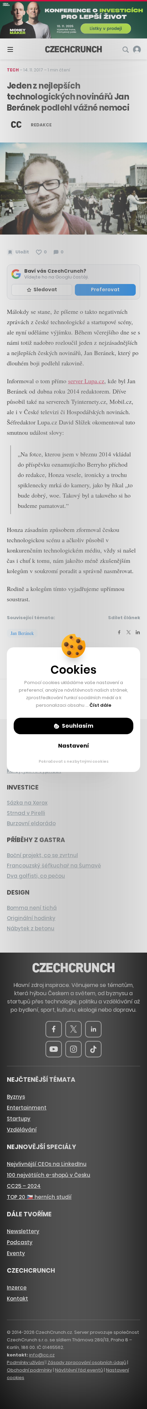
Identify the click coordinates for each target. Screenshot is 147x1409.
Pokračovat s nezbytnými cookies (74, 761)
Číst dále (100, 705)
